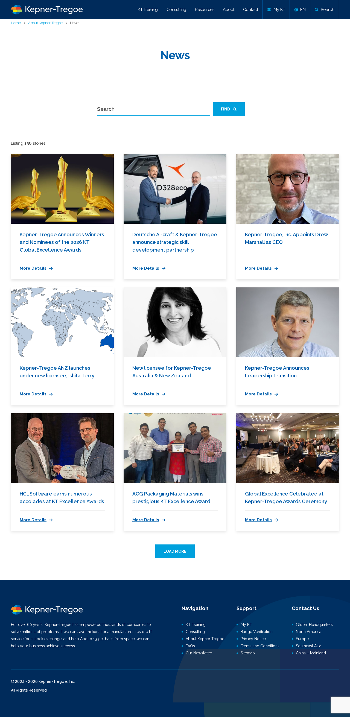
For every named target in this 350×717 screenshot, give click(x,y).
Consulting (176, 9)
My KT (246, 624)
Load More (175, 551)
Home (16, 23)
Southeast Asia (308, 646)
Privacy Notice (253, 639)
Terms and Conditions (260, 646)
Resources (204, 9)
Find (225, 109)
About (228, 9)
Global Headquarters (314, 624)
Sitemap (248, 653)
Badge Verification (257, 631)
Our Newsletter (199, 653)
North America (308, 631)
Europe (302, 639)
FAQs (190, 646)
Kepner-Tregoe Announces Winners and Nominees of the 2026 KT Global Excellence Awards (62, 242)
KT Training (148, 9)
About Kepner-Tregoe (45, 23)
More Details (33, 268)
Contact (250, 9)
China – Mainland (311, 653)
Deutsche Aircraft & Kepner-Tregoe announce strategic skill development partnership (174, 242)
